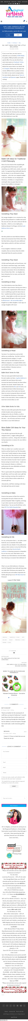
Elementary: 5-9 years (14, 637)
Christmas (4, 637)
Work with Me (19, 1011)
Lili (19, 386)
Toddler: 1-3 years (6, 642)
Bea (15, 386)
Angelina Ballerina (20, 378)
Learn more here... (14, 837)
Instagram (7, 68)
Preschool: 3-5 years (19, 639)
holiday (11, 639)
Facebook (16, 62)
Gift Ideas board (19, 574)
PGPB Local (14, 1)
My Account (24, 1)
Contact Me (12, 1011)
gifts (23, 637)
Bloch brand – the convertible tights (12, 300)
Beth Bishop (5, 708)
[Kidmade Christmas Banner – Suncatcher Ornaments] (14, 683)
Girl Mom (4, 639)
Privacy (19, 1)
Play (20, 42)
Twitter (21, 62)
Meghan (6, 731)
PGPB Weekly (20, 55)
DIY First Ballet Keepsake (11, 507)
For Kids (8, 42)
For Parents (15, 42)
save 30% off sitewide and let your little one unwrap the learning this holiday (14, 881)
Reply (25, 708)
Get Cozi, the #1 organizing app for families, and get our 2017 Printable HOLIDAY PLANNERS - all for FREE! (14, 970)
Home (2, 1)
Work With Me (7, 1)
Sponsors (13, 77)
